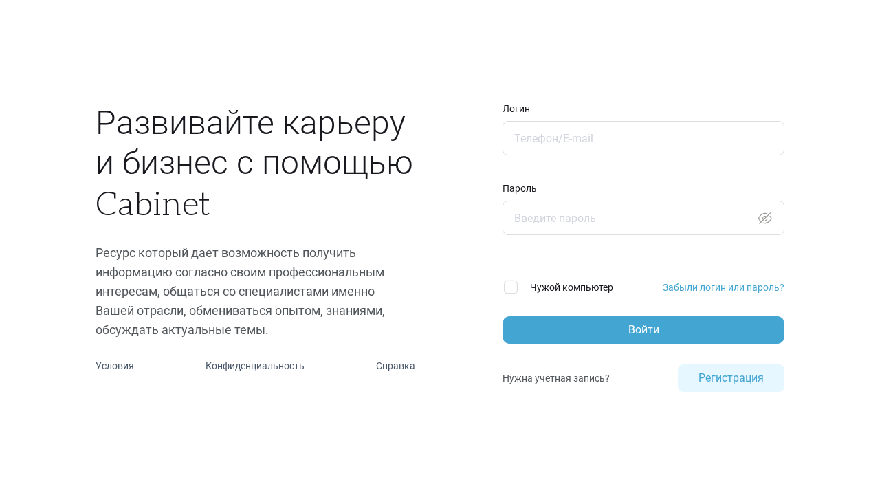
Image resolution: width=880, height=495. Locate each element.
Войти (643, 329)
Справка (395, 365)
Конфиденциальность (255, 365)
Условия (115, 365)
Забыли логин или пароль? (723, 287)
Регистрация (731, 377)
